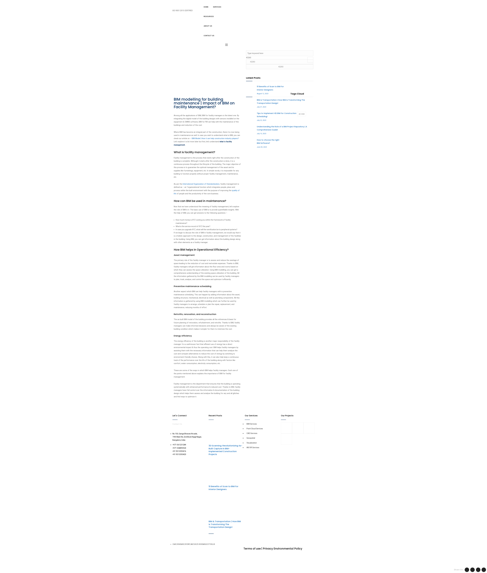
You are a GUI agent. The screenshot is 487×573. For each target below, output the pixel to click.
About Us (208, 26)
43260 (248, 58)
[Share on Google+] (484, 570)
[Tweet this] (467, 570)
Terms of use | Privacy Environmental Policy (273, 548)
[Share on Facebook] (472, 570)
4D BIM (302, 114)
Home (206, 7)
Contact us (209, 36)
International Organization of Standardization (201, 184)
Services (217, 7)
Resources (209, 16)
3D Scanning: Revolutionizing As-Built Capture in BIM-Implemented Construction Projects (225, 450)
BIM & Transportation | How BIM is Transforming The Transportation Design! (225, 524)
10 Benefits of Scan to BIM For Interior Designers (223, 488)
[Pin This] (478, 570)
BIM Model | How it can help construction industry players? (215, 138)
